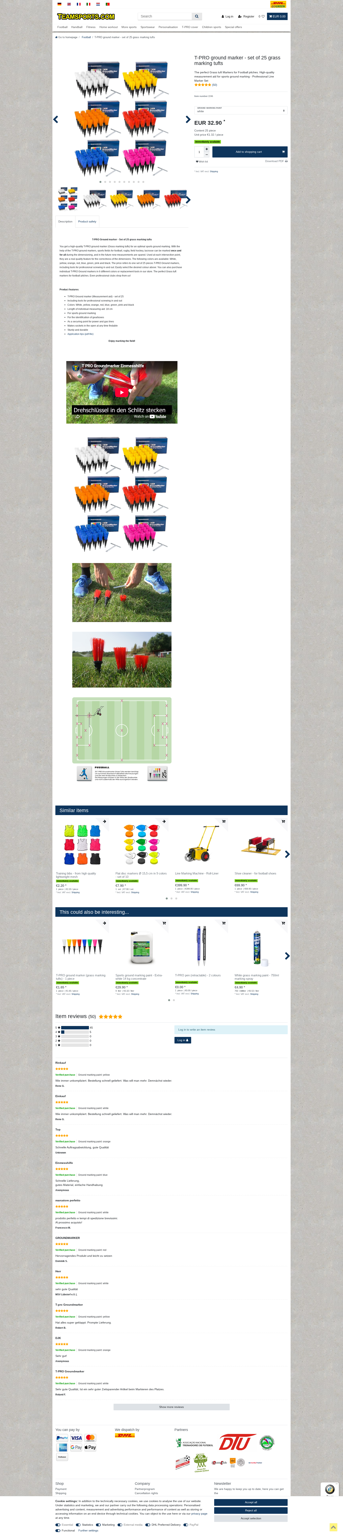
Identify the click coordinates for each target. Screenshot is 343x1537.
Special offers (233, 27)
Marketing (108, 1524)
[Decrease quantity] (206, 154)
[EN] (69, 4)
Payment (60, 1489)
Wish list (203, 161)
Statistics (87, 1524)
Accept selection (251, 1518)
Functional (68, 1530)
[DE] (59, 4)
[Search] (197, 16)
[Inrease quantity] (206, 149)
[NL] (98, 4)
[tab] (65, 221)
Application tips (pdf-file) (80, 334)
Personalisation (168, 27)
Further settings (88, 1530)
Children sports (211, 27)
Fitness (90, 27)
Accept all (251, 1502)
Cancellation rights (146, 1493)
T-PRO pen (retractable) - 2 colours (198, 975)
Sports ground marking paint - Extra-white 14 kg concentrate (139, 977)
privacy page (199, 1513)
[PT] (108, 4)
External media (133, 1524)
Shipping (213, 171)
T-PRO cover (190, 27)
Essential (67, 1524)
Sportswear (148, 27)
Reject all (251, 1510)
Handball (76, 27)
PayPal (194, 1524)
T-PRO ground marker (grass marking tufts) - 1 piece (80, 977)
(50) (214, 84)
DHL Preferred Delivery (166, 1524)
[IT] (88, 4)
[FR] (79, 4)
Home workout (108, 27)
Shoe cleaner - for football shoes (255, 873)
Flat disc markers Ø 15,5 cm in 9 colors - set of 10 (141, 875)
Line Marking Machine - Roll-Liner (197, 873)
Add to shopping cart (249, 151)
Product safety (87, 221)
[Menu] (336, 1484)
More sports (129, 27)
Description (65, 221)
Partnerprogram (145, 1489)
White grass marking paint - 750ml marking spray (257, 977)
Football (62, 27)
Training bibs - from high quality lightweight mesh (76, 875)
